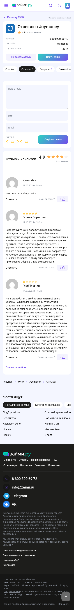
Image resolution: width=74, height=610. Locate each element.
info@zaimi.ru (23, 487)
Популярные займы (17, 404)
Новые (7, 429)
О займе (10, 69)
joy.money (62, 43)
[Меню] (6, 5)
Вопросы (46, 69)
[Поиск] (50, 5)
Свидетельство (12, 591)
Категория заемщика (47, 404)
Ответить (11, 199)
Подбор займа (11, 412)
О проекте (10, 459)
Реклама (40, 465)
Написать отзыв (21, 57)
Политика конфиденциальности (19, 550)
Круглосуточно (12, 423)
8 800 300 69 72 (24, 478)
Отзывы (27, 69)
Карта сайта (9, 565)
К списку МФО (15, 17)
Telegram (19, 496)
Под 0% (7, 434)
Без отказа (9, 418)
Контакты (54, 465)
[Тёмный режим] (59, 5)
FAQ (55, 459)
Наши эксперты (40, 459)
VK (14, 504)
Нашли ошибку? (11, 560)
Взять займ (53, 57)
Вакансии (26, 465)
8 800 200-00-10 (59, 38)
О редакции (10, 465)
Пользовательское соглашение (19, 555)
